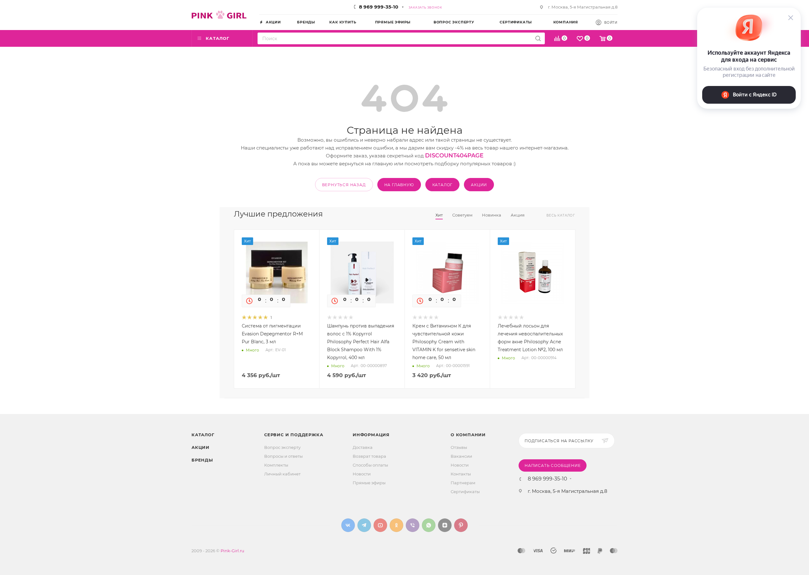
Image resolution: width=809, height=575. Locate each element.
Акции (201, 447)
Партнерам (463, 482)
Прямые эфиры (369, 482)
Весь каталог (560, 215)
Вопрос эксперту (282, 447)
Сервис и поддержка (293, 434)
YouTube (380, 525)
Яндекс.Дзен (445, 525)
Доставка (363, 447)
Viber (412, 525)
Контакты (461, 473)
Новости (362, 473)
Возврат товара (369, 456)
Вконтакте (348, 525)
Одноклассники (396, 525)
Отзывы (459, 447)
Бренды (202, 459)
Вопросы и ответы (283, 456)
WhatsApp (428, 525)
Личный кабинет (282, 473)
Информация (371, 434)
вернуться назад (344, 184)
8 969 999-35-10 (378, 7)
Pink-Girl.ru (232, 550)
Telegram (364, 525)
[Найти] (538, 38)
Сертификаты (465, 491)
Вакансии (461, 456)
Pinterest (461, 525)
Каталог (203, 434)
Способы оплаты (370, 465)
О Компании (468, 434)
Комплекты (276, 465)
